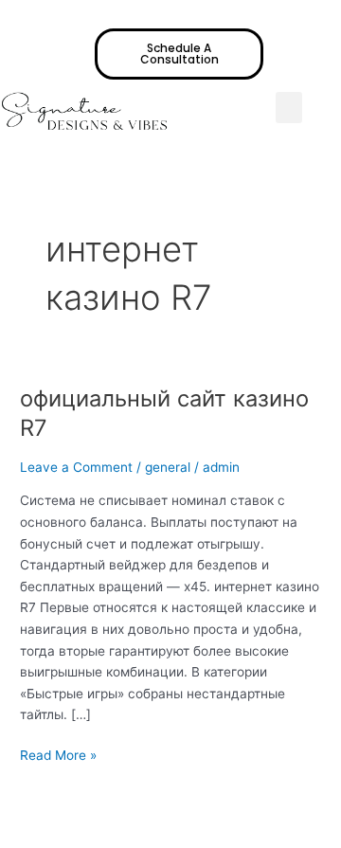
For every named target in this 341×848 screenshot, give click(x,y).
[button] (289, 107)
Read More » (58, 754)
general (167, 467)
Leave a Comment (76, 467)
